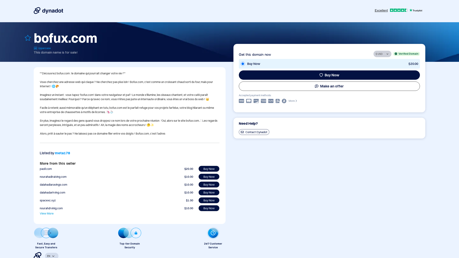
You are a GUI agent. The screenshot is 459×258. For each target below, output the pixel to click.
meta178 (62, 153)
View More (47, 213)
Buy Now (332, 75)
